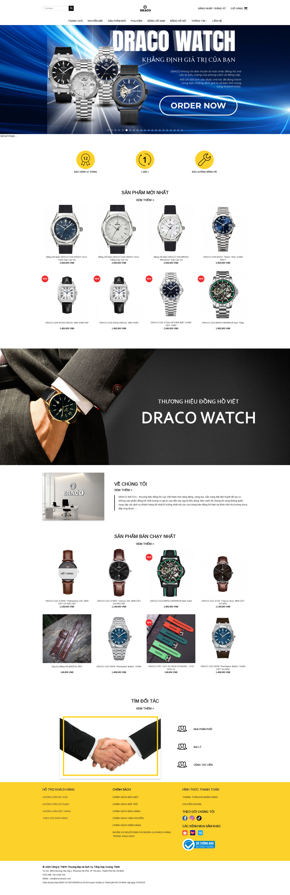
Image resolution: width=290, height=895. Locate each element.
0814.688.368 (59, 881)
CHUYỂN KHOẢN (191, 810)
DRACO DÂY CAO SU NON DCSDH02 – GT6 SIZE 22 (171, 674)
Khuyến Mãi (95, 21)
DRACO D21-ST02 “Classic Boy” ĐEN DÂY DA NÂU (223, 608)
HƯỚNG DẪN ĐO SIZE (55, 803)
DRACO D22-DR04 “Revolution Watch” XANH (119, 673)
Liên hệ (217, 21)
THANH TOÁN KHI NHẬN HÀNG (200, 803)
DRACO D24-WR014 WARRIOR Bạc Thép (223, 329)
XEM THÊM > (145, 206)
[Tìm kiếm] (71, 8)
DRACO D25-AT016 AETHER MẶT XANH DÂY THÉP (171, 330)
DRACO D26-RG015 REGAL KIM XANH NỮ (66, 329)
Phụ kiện (136, 21)
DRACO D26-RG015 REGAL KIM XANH (119, 329)
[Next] (280, 82)
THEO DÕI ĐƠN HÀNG (55, 824)
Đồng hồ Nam (156, 21)
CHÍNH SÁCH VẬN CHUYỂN (128, 824)
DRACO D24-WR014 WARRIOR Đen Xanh (171, 607)
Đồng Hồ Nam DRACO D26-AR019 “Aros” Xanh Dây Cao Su (67, 265)
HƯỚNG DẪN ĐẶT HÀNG (57, 817)
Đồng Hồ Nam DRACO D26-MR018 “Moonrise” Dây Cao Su (171, 265)
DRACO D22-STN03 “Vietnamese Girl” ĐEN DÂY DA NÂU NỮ (67, 608)
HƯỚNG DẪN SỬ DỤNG (56, 810)
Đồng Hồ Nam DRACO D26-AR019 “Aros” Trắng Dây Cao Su (119, 265)
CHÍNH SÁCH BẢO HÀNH (126, 817)
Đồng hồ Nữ (178, 21)
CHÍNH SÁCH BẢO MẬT (126, 803)
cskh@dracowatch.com (60, 885)
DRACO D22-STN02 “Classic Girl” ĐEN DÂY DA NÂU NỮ (119, 608)
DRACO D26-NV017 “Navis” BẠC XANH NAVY (223, 265)
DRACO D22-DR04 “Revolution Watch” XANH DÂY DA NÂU (223, 674)
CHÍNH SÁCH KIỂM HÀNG (127, 831)
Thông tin (198, 21)
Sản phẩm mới (117, 21)
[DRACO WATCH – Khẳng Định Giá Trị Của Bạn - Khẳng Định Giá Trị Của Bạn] (145, 8)
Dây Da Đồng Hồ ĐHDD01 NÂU (67, 673)
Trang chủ (75, 21)
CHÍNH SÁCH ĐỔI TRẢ (125, 810)
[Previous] (10, 82)
